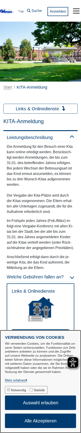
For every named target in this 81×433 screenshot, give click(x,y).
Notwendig (18, 390)
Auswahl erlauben (40, 402)
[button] (34, 9)
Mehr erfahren (15, 380)
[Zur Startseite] (7, 11)
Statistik (39, 390)
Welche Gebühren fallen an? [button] (35, 276)
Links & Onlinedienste (38, 108)
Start (7, 87)
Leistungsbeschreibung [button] (30, 137)
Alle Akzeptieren (40, 420)
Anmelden (58, 11)
